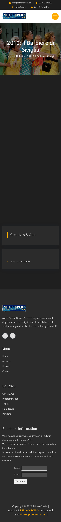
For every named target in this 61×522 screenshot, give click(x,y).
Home (9, 56)
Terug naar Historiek (19, 261)
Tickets (6, 403)
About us (6, 361)
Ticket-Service (21, 7)
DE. (47, 7)
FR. (39, 7)
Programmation (10, 398)
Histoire (6, 366)
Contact (6, 371)
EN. (43, 7)
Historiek (20, 56)
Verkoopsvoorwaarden (33, 514)
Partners (6, 413)
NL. (34, 7)
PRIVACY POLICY (29, 510)
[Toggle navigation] (55, 16)
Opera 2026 (8, 393)
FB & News (8, 408)
